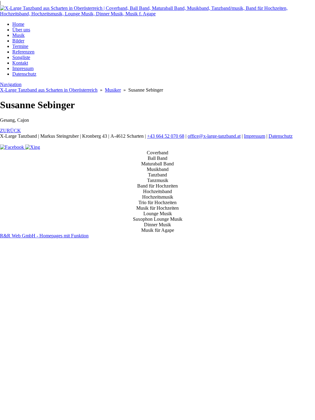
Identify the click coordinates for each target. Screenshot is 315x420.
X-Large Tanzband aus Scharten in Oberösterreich (49, 90)
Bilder (18, 40)
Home (18, 24)
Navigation (11, 84)
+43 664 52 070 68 (165, 136)
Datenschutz (24, 74)
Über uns (21, 29)
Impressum (23, 68)
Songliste (21, 57)
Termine (20, 46)
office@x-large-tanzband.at (214, 136)
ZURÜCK (10, 130)
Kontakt (20, 62)
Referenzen (23, 51)
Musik (18, 35)
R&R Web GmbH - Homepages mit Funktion (44, 235)
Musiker (113, 90)
